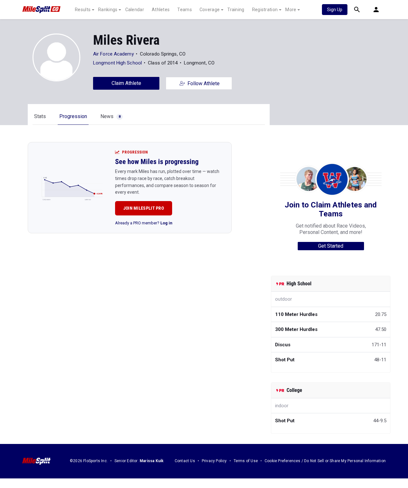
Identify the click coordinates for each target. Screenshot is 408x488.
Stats (40, 116)
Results (83, 9)
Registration (265, 9)
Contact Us (185, 461)
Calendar (134, 9)
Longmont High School (117, 63)
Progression (73, 116)
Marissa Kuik (152, 461)
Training (235, 9)
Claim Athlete (126, 83)
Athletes (161, 9)
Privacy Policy (214, 461)
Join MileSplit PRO (143, 208)
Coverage (210, 9)
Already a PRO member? (143, 223)
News (110, 116)
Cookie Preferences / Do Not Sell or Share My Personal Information (325, 461)
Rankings (107, 9)
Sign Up (334, 9)
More (290, 9)
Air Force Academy (113, 54)
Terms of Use (246, 461)
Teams (184, 9)
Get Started (330, 246)
